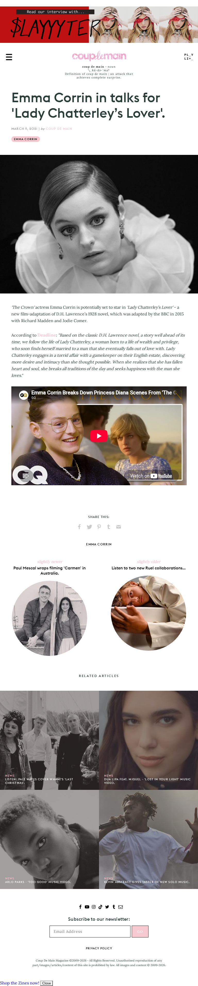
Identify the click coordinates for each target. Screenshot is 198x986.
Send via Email (118, 527)
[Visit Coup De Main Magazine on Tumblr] (114, 907)
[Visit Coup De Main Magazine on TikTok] (100, 907)
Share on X (89, 527)
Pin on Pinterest (99, 527)
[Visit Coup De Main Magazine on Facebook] (80, 907)
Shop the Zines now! (19, 982)
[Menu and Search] (9, 57)
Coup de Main (59, 129)
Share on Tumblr (109, 527)
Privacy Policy (99, 948)
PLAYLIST (189, 57)
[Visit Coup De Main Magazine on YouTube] (87, 907)
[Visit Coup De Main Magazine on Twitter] (107, 907)
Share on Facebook (79, 527)
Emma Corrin (25, 139)
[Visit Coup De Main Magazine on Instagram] (93, 907)
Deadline (46, 335)
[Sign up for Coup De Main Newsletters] (120, 907)
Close (46, 983)
